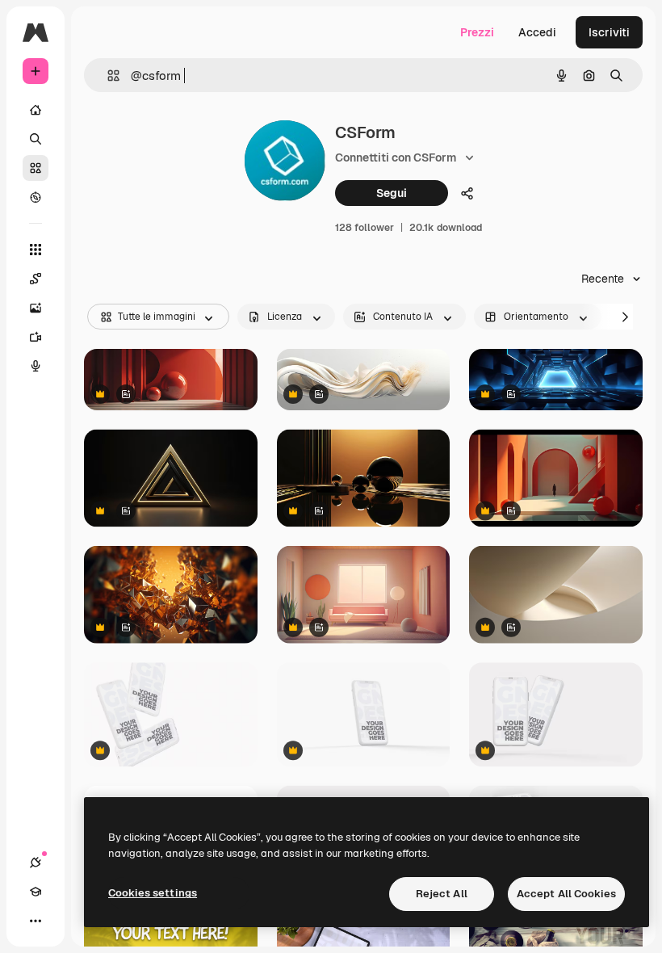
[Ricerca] (35, 139)
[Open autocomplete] (107, 75)
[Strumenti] (35, 249)
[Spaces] (35, 279)
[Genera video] (35, 337)
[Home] (35, 110)
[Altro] (35, 921)
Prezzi (477, 32)
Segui (391, 193)
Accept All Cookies (566, 894)
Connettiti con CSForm (395, 157)
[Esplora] (35, 197)
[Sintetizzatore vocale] (35, 366)
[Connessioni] (35, 862)
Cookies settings (152, 893)
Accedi (537, 32)
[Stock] (35, 168)
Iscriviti (609, 32)
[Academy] (35, 892)
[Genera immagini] (35, 308)
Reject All (441, 894)
